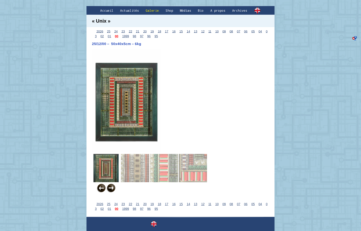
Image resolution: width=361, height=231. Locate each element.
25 (108, 31)
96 (149, 36)
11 (209, 31)
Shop (169, 10)
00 (116, 36)
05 (253, 31)
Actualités (129, 10)
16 (174, 31)
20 (145, 31)
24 (116, 31)
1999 (125, 36)
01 (109, 36)
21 (137, 31)
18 (159, 31)
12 (203, 31)
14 (188, 31)
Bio (201, 10)
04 (260, 31)
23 (123, 31)
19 (152, 31)
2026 (99, 31)
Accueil (106, 10)
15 (181, 31)
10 (217, 31)
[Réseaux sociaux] (354, 38)
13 (195, 31)
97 (141, 36)
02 (102, 36)
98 (134, 36)
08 (231, 31)
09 (224, 31)
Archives (239, 10)
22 (130, 31)
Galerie (152, 10)
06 (245, 31)
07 (238, 31)
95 (156, 36)
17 (166, 31)
